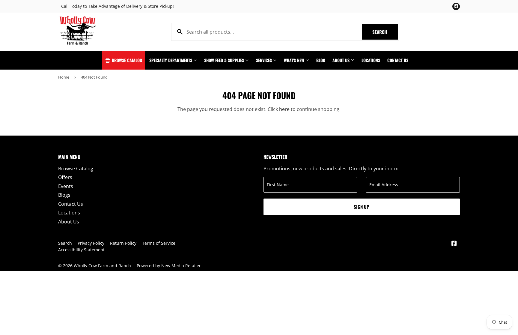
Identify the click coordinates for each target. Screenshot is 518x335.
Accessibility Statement (81, 250)
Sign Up (361, 206)
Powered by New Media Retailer (169, 265)
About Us (341, 60)
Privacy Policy (91, 243)
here (284, 109)
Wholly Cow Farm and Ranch (102, 265)
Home (63, 77)
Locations (371, 60)
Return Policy (123, 243)
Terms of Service (158, 243)
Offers (65, 177)
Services (264, 60)
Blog (320, 60)
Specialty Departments (171, 60)
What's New (294, 60)
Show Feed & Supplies (224, 60)
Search (385, 31)
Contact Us (397, 60)
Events (65, 186)
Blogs (64, 195)
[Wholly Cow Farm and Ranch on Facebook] (454, 244)
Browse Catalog (126, 60)
